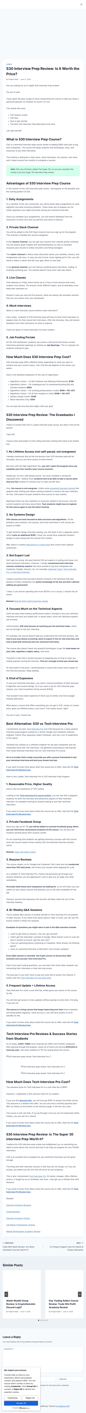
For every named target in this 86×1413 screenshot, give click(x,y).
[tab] (38, 1320)
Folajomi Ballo (13, 79)
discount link (25, 1100)
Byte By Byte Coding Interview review (31, 601)
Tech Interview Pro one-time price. (36, 978)
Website (63, 1379)
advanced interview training (62, 488)
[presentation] (22, 1282)
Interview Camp (55, 569)
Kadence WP (64, 1406)
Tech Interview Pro (35, 729)
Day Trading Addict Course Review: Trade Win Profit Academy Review (63, 1304)
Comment (9, 1349)
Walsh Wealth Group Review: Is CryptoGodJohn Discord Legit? (20, 1304)
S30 (26, 204)
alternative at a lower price (38, 545)
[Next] (80, 1294)
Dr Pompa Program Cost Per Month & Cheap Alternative (66, 1246)
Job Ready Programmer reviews (20, 1225)
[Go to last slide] (6, 1294)
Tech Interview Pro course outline (35, 795)
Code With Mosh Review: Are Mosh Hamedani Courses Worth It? (18, 1246)
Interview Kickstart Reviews (18, 1205)
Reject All (30, 1398)
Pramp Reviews (13, 1212)
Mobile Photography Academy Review (23, 1231)
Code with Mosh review (25, 852)
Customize (13, 1398)
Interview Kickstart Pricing (18, 1218)
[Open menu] (81, 4)
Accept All (21, 1403)
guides (9, 64)
